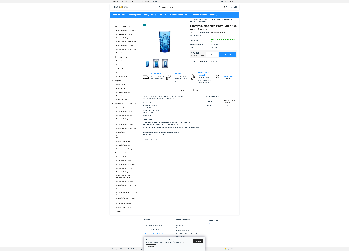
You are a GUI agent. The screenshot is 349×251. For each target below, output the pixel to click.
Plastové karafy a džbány (124, 149)
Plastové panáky (121, 53)
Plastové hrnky (121, 61)
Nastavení (151, 247)
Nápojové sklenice (122, 26)
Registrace (233, 1)
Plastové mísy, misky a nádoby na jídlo (126, 199)
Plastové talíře (120, 88)
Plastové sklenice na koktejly (125, 45)
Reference (115, 1)
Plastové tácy (120, 96)
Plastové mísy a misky (123, 92)
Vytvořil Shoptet (232, 249)
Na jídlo (117, 80)
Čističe (118, 211)
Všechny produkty (121, 152)
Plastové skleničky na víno (124, 38)
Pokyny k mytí (180, 236)
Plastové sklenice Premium (124, 34)
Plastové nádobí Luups (123, 207)
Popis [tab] (182, 89)
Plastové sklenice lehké (123, 161)
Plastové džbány (121, 77)
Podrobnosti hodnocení (218, 33)
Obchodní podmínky (144, 1)
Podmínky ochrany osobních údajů (187, 233)
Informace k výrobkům (128, 1)
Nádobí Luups (120, 85)
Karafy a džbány (121, 68)
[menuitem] (118, 15)
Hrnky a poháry (120, 57)
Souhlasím (198, 241)
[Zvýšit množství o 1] (216, 54)
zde (183, 242)
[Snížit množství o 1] (207, 54)
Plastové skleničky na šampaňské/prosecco (123, 120)
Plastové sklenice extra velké (125, 164)
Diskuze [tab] (196, 89)
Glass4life (198, 35)
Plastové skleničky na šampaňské (126, 42)
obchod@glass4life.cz (155, 226)
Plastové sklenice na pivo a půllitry (127, 49)
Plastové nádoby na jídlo (124, 141)
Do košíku (228, 54)
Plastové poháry (121, 65)
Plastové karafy (121, 73)
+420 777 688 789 (154, 230)
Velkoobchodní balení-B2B (125, 103)
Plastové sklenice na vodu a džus (126, 30)
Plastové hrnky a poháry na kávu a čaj (127, 136)
